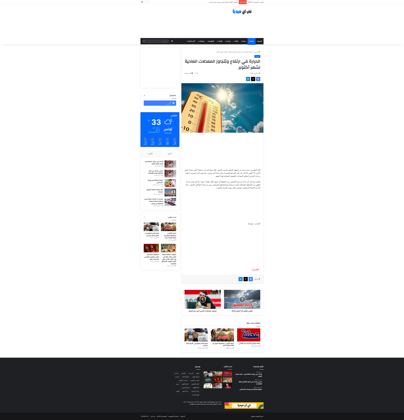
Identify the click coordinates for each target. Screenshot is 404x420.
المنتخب (177, 377)
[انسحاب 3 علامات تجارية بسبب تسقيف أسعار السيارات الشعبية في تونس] (170, 202)
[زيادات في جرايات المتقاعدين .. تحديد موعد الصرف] (170, 164)
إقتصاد (220, 41)
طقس (177, 391)
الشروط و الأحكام (162, 416)
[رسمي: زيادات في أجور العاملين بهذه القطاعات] (170, 174)
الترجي (176, 373)
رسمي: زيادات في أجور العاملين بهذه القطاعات (155, 172)
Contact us (144, 416)
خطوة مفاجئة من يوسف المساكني (155, 181)
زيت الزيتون (185, 391)
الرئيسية (259, 41)
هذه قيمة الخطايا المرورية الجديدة (155, 190)
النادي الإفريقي (195, 384)
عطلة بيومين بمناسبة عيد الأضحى (249, 343)
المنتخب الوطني (183, 380)
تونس (177, 384)
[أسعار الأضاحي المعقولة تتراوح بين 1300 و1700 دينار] (222, 334)
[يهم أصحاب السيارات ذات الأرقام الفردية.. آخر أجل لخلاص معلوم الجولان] (208, 379)
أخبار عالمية (191, 41)
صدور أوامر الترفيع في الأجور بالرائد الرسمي (197, 344)
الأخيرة (150, 154)
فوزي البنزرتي (195, 394)
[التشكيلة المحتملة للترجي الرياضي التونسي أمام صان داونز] (151, 248)
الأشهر (169, 154)
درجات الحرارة (195, 391)
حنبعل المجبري (186, 387)
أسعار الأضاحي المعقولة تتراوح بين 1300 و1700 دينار (223, 344)
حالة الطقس (196, 387)
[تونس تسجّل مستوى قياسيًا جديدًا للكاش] (217, 385)
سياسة (229, 41)
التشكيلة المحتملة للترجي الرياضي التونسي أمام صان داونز (151, 256)
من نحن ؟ (152, 416)
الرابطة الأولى (195, 377)
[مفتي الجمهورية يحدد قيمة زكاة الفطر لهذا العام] (208, 385)
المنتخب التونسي (194, 380)
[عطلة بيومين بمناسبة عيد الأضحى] (248, 334)
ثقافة (236, 41)
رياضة (244, 41)
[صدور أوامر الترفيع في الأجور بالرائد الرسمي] (196, 334)
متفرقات (202, 41)
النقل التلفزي (185, 384)
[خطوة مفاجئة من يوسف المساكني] (170, 183)
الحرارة (255, 270)
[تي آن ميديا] (244, 12)
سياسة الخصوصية (173, 416)
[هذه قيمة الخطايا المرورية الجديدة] (170, 192)
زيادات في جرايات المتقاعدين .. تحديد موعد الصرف (153, 162)
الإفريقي (183, 373)
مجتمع (252, 41)
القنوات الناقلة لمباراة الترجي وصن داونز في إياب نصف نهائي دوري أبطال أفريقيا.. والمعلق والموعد (209, 2)
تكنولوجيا (211, 41)
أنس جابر (191, 373)
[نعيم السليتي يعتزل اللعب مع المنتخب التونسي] (227, 385)
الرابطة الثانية (185, 377)
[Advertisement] (180, 21)
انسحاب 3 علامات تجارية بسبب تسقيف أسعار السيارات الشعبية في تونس (153, 201)
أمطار (197, 373)
